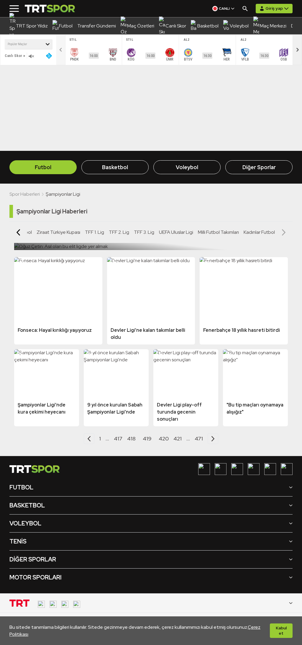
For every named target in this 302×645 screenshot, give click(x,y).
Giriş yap (274, 8)
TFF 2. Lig (119, 232)
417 (118, 438)
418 (131, 438)
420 (164, 438)
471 (199, 438)
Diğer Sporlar (259, 167)
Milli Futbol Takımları (218, 232)
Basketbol (115, 167)
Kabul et (281, 630)
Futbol (43, 167)
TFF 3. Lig (144, 232)
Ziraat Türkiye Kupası (58, 232)
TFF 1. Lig (94, 232)
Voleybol (187, 167)
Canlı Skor (13, 55)
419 (147, 438)
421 (177, 438)
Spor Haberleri (24, 194)
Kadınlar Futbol (259, 232)
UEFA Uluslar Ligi (176, 232)
